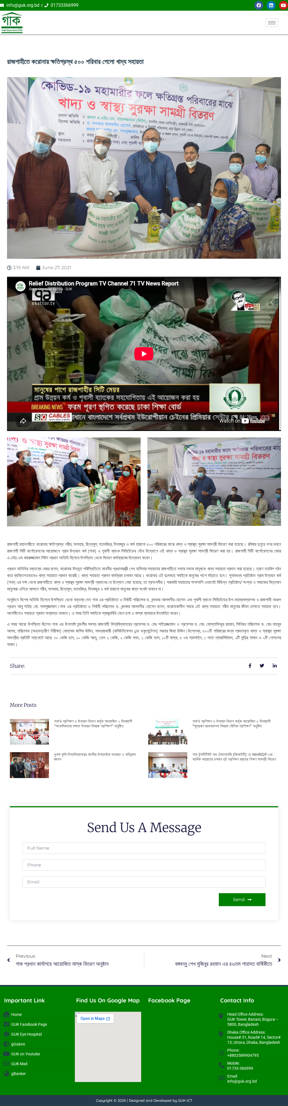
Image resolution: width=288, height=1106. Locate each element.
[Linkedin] (271, 5)
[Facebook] (258, 5)
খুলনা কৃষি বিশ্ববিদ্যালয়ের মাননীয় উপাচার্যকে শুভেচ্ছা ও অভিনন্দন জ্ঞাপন (95, 757)
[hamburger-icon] (272, 23)
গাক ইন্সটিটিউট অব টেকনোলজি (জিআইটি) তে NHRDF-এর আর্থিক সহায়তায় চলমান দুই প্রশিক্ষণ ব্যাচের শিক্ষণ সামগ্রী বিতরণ (234, 757)
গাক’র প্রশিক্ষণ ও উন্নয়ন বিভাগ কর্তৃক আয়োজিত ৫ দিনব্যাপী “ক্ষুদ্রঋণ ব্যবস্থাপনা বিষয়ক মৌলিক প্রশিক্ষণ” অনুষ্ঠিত (231, 724)
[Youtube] (283, 5)
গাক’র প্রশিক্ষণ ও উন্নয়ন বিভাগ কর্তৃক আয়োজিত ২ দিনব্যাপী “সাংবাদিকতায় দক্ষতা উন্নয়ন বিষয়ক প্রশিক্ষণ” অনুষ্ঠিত (93, 724)
